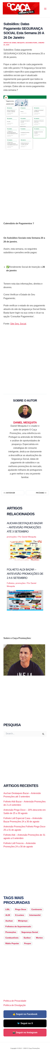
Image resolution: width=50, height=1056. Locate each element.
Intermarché (35, 915)
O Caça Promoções (5, 14)
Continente (36, 909)
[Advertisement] (25, 180)
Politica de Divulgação (14, 1005)
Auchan (9, 921)
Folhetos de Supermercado (18, 926)
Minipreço (23, 921)
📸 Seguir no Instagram (25, 1032)
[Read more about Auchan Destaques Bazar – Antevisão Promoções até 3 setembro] (25, 550)
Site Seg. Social (18, 324)
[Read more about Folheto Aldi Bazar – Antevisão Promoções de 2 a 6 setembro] (25, 600)
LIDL (7, 909)
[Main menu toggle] (45, 9)
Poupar (27, 943)
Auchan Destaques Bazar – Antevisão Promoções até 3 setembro (24, 527)
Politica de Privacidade (14, 1001)
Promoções (10, 932)
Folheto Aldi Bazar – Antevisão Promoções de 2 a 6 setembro (25, 573)
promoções (12, 537)
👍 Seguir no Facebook (25, 1014)
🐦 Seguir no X (25, 1023)
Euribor (27, 938)
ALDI (7, 915)
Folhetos (10, 583)
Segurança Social (29, 932)
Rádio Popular (12, 943)
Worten (39, 938)
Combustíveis (11, 938)
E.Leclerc (19, 915)
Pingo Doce (20, 909)
